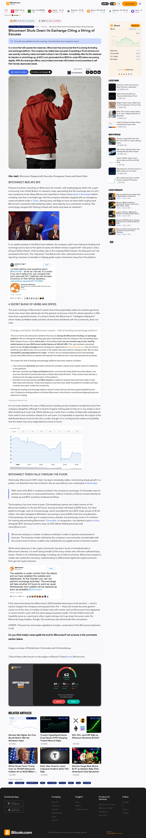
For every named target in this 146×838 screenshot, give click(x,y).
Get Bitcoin (135, 25)
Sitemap (55, 820)
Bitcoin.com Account (107, 804)
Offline (62, 783)
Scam (78, 783)
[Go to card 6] (131, 74)
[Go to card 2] (121, 74)
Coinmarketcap (32, 783)
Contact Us (56, 806)
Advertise (55, 809)
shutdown (87, 783)
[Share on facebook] (87, 72)
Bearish (58, 701)
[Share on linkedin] (99, 72)
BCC (11, 783)
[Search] (119, 3)
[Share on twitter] (91, 72)
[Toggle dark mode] (113, 3)
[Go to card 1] (119, 74)
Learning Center (81, 809)
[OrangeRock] (16, 15)
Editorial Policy (57, 813)
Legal (54, 816)
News (37, 27)
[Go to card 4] (126, 74)
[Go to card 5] (128, 74)
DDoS (42, 783)
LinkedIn (125, 813)
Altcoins (44, 27)
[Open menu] (140, 3)
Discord (125, 809)
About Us (55, 802)
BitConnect (19, 783)
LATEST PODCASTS (115, 190)
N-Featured (52, 783)
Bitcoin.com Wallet (106, 808)
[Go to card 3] (124, 74)
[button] (49, 72)
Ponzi (71, 783)
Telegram (125, 802)
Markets (78, 806)
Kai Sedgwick (77, 73)
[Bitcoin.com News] (13, 4)
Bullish (73, 701)
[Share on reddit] (95, 72)
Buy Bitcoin (103, 812)
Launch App (129, 4)
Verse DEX (103, 815)
